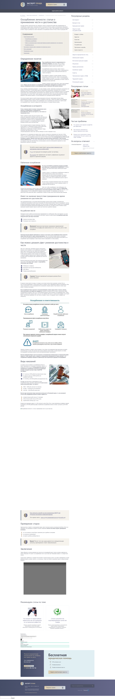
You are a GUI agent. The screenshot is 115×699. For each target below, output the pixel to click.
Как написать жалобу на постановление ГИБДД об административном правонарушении (45, 513)
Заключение (26, 53)
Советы (74, 73)
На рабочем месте (29, 45)
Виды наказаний (27, 49)
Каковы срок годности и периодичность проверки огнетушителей (87, 104)
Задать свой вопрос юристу (82, 153)
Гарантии (76, 37)
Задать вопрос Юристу (57, 10)
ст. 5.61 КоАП (34, 139)
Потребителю (78, 44)
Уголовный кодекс (78, 82)
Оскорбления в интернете (31, 38)
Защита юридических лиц (80, 55)
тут (32, 152)
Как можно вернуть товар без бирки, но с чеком (86, 94)
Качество (76, 39)
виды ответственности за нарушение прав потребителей (46, 148)
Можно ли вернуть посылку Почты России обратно (87, 114)
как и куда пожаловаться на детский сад (53, 517)
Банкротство (76, 23)
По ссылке (33, 155)
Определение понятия (29, 36)
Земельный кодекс (78, 58)
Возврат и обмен (78, 34)
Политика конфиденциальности (31, 692)
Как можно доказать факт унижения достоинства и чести (37, 47)
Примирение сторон (28, 51)
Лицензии (75, 64)
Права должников (77, 67)
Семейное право (77, 70)
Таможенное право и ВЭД (80, 76)
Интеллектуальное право (80, 61)
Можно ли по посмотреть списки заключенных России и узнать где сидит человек (82, 136)
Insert (13, 698)
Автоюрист (75, 20)
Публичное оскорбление (30, 40)
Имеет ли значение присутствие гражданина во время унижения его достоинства (44, 42)
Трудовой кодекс (77, 79)
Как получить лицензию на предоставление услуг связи (81, 130)
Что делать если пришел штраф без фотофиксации (83, 125)
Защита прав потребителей (76, 29)
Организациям (78, 42)
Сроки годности (78, 50)
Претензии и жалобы (79, 47)
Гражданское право (78, 26)
